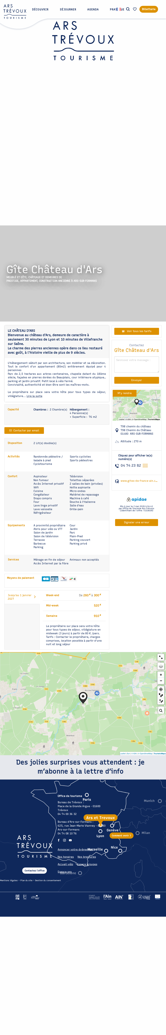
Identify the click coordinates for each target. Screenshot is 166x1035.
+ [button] (161, 675)
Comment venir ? (121, 835)
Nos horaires (66, 856)
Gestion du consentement (48, 880)
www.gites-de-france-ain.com (140, 480)
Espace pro (65, 871)
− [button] (161, 680)
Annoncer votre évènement (76, 849)
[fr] (119, 9)
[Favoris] (135, 9)
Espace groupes (87, 864)
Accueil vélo (65, 864)
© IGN (133, 753)
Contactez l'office (35, 870)
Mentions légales (9, 880)
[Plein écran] (161, 657)
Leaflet (122, 753)
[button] (128, 9)
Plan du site (26, 880)
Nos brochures (87, 856)
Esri (128, 753)
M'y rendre (125, 393)
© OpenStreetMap (145, 753)
